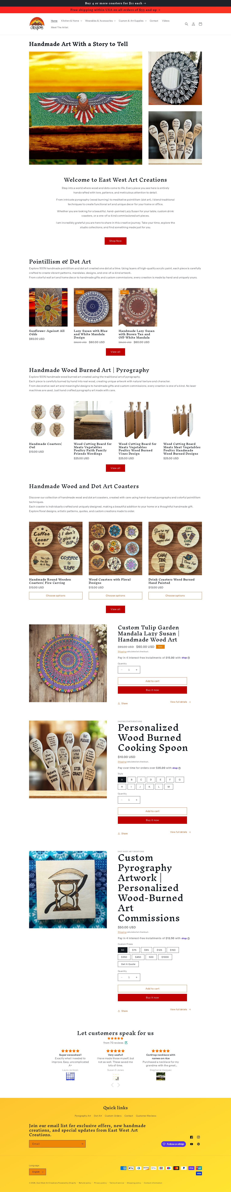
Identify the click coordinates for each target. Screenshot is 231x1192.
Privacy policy (100, 1183)
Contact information (153, 1183)
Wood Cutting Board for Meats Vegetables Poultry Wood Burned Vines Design (138, 448)
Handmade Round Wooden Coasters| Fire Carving (50, 581)
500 (151, 957)
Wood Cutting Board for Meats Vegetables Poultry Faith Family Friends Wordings (93, 448)
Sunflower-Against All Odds (46, 332)
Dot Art (98, 1115)
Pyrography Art (83, 1115)
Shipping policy (134, 1183)
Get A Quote (128, 964)
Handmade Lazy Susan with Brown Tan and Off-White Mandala (137, 334)
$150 (173, 950)
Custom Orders (113, 1115)
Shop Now (115, 240)
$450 (138, 957)
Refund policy (85, 1183)
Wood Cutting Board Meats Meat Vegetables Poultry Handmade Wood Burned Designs (181, 448)
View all (115, 351)
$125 (159, 950)
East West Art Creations (47, 1183)
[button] (71, 20)
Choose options (55, 595)
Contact (128, 1115)
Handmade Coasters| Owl (45, 445)
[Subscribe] (82, 1144)
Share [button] (124, 703)
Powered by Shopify (67, 1183)
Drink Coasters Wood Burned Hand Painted (171, 581)
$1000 (165, 957)
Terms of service (117, 1183)
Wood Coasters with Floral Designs (110, 581)
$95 (146, 950)
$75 (134, 950)
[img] (115, 1038)
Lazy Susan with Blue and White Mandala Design (91, 334)
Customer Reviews (146, 1115)
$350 (124, 957)
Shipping (122, 651)
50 (122, 950)
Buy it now (152, 689)
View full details (178, 701)
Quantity (122, 663)
